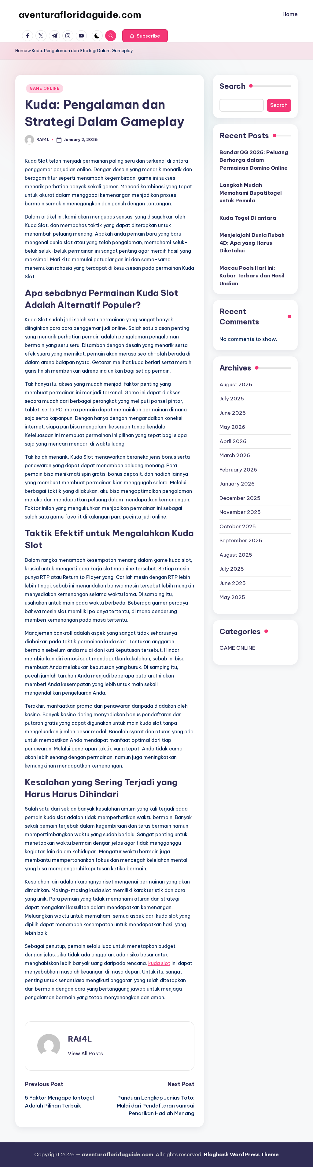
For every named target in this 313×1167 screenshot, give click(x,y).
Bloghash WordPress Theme (241, 1154)
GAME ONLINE (45, 88)
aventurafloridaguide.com (79, 14)
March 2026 (234, 455)
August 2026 (235, 384)
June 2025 (232, 583)
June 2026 (232, 413)
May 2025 (232, 597)
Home (21, 50)
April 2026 (232, 441)
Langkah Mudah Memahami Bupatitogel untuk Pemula (250, 193)
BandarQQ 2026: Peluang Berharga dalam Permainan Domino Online (253, 160)
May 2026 (232, 427)
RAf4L (80, 1038)
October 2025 (237, 526)
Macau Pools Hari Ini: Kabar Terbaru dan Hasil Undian (252, 276)
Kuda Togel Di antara (247, 218)
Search (232, 86)
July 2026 (231, 398)
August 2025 (235, 554)
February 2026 (238, 469)
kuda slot (159, 963)
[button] (145, 35)
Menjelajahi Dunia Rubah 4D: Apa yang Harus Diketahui (252, 243)
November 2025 (240, 512)
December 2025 (239, 498)
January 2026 (237, 483)
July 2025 (231, 568)
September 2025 (240, 540)
